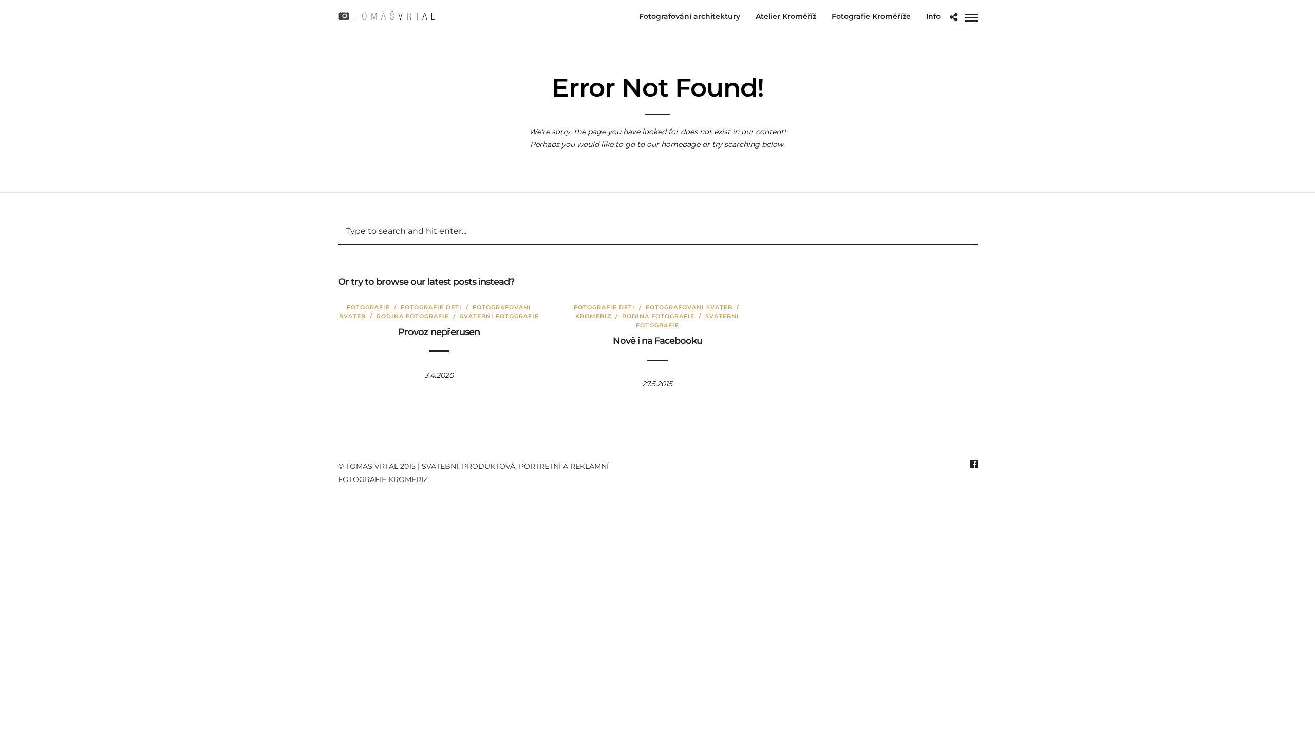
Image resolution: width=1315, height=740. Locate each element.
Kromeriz (593, 316)
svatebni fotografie (499, 316)
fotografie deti (431, 307)
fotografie (368, 307)
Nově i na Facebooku (657, 340)
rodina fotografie (413, 316)
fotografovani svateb (689, 307)
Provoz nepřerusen (439, 332)
